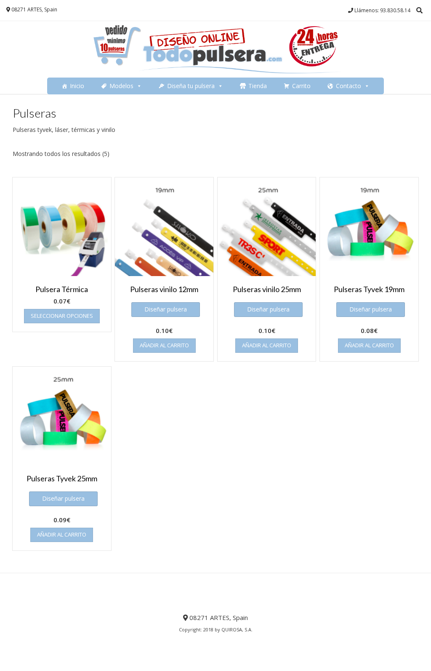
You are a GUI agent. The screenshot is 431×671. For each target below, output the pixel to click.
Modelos (121, 86)
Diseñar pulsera (165, 309)
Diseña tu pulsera (191, 86)
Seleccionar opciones (62, 315)
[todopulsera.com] (215, 49)
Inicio (77, 86)
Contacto (348, 86)
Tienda (257, 86)
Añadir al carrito (164, 345)
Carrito (301, 86)
